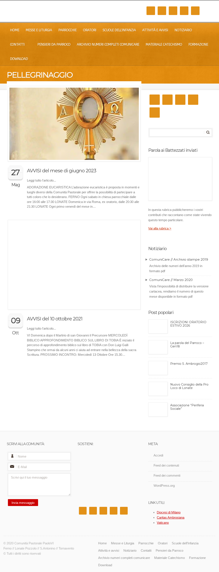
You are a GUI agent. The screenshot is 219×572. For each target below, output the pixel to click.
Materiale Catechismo (164, 44)
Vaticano (163, 522)
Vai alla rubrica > (159, 228)
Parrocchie (67, 30)
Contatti (17, 44)
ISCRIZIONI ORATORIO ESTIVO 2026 (188, 323)
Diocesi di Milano (169, 512)
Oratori (89, 30)
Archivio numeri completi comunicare (108, 44)
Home (14, 30)
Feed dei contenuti (166, 465)
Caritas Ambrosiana (170, 517)
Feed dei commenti (167, 475)
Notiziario (183, 30)
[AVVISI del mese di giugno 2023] (74, 124)
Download (19, 59)
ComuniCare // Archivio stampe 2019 (178, 259)
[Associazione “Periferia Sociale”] (158, 409)
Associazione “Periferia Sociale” (187, 407)
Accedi (158, 455)
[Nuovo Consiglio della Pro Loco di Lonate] (158, 389)
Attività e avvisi (155, 30)
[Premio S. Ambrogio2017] (158, 368)
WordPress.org (164, 485)
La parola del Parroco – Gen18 (187, 344)
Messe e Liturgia (39, 30)
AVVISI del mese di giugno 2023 (61, 171)
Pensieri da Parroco (53, 44)
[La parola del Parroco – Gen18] (158, 347)
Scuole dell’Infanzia (119, 30)
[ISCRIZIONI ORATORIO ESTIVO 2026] (158, 326)
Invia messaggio (23, 502)
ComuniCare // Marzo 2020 (171, 280)
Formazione (198, 44)
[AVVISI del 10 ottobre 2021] (74, 265)
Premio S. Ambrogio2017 (189, 364)
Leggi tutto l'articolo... (41, 180)
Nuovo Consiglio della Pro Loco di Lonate (189, 386)
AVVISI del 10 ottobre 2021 (54, 319)
